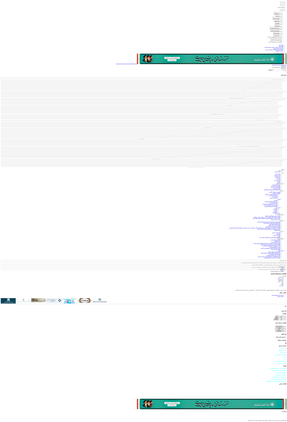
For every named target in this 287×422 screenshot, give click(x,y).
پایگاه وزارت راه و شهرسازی (280, 374)
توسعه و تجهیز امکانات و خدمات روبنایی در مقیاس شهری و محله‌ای (251, 124)
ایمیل (282, 284)
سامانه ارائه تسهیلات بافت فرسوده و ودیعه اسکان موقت (270, 129)
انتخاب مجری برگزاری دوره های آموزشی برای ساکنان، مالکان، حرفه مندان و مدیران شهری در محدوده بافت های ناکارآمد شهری (190, 136)
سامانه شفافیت (142, 138)
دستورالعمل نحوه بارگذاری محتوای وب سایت (274, 49)
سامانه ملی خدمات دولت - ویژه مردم (278, 379)
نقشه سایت (281, 46)
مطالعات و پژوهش (276, 193)
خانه (284, 77)
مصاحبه (246, 89)
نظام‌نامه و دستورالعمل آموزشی (216, 113)
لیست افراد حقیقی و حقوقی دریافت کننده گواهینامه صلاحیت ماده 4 (240, 151)
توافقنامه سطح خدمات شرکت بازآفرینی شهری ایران (248, 145)
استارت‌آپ (268, 117)
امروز (281, 316)
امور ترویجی (278, 115)
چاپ (282, 283)
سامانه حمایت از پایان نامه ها (227, 133)
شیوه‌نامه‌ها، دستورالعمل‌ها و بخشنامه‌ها (236, 97)
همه (281, 319)
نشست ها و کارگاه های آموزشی (266, 108)
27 (276, 337)
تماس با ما (281, 44)
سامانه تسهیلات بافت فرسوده (273, 160)
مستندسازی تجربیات (244, 102)
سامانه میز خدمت (264, 143)
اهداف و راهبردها (248, 96)
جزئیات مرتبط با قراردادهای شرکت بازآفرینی (200, 154)
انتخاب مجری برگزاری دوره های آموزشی (196, 167)
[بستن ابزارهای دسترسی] (281, 10)
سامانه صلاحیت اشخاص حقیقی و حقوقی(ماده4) (258, 161)
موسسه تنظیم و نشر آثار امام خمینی (279, 377)
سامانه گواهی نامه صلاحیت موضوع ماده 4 (251, 130)
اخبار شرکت (278, 81)
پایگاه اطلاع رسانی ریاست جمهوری (279, 370)
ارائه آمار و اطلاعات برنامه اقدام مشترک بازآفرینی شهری (155, 137)
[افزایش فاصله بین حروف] (269, 42)
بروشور (263, 118)
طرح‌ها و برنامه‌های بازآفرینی (275, 99)
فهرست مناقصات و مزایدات (186, 155)
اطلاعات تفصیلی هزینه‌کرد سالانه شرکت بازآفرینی (218, 153)
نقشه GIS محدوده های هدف (238, 131)
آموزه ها (274, 107)
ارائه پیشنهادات (266, 149)
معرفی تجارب (236, 103)
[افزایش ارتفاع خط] (272, 40)
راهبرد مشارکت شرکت (258, 150)
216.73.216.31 (279, 326)
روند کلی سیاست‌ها (273, 92)
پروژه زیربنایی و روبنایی (207, 127)
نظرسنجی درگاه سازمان (273, 147)
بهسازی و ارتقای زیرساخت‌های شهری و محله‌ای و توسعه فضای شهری (225, 126)
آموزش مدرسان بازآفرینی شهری (230, 112)
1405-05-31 (279, 331)
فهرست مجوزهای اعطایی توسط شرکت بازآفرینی (170, 157)
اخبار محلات (261, 85)
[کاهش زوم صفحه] (271, 37)
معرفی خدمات (280, 250)
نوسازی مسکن (278, 121)
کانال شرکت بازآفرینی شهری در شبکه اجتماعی (273, 47)
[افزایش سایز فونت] (272, 39)
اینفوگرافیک (259, 119)
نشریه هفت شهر (218, 134)
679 (276, 316)
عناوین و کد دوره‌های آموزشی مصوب (244, 111)
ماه (281, 317)
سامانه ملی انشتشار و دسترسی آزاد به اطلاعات (276, 381)
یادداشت (243, 90)
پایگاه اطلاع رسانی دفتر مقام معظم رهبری (277, 368)
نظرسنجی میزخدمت (277, 140)
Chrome (279, 328)
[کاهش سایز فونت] (274, 39)
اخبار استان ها (266, 83)
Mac (279, 329)
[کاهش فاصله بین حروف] (271, 42)
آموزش (278, 199)
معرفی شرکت (274, 79)
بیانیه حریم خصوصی (279, 50)
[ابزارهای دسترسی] (282, 3)
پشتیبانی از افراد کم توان (278, 48)
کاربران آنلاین (281, 337)
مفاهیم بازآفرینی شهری (265, 93)
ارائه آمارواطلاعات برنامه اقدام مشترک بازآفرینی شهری (214, 165)
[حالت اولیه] (283, 10)
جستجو (270, 70)
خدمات (259, 144)
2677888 (276, 319)
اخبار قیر (256, 86)
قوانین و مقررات (283, 352)
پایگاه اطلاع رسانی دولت (281, 372)
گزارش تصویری (251, 87)
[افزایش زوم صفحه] (269, 37)
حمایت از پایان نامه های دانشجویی (231, 164)
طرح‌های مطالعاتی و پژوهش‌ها (255, 101)
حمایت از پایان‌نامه (229, 105)
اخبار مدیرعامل (272, 82)
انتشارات (273, 115)
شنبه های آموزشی (255, 109)
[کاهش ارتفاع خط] (274, 40)
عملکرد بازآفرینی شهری (156, 158)
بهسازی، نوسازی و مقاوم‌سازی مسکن (272, 123)
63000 (276, 317)
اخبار (284, 81)
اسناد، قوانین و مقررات (255, 95)
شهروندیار (270, 141)
